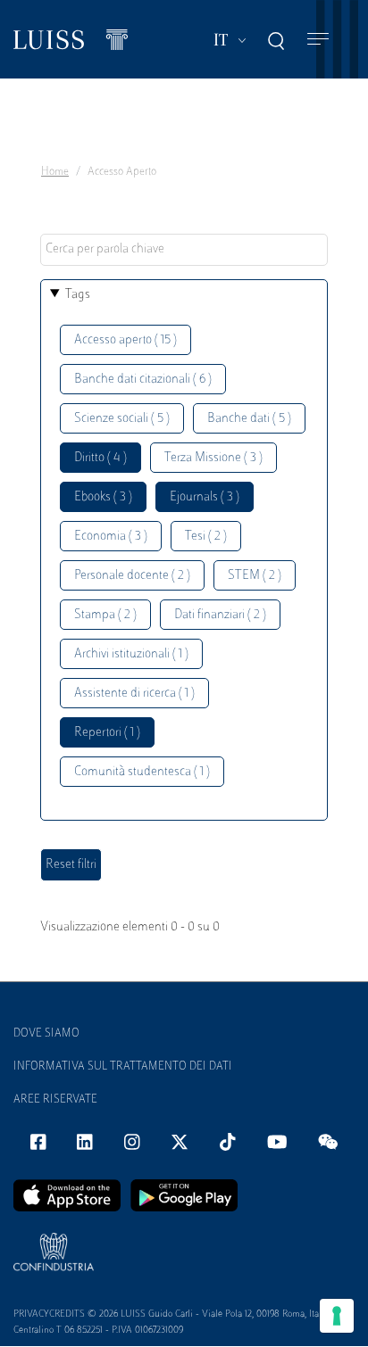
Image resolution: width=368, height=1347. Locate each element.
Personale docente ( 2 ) (132, 576)
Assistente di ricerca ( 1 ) (134, 693)
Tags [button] (77, 295)
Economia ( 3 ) (110, 536)
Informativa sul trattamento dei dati (122, 1067)
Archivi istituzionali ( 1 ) (131, 654)
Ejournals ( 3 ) (204, 497)
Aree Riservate (55, 1100)
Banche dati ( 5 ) (249, 419)
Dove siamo (46, 1034)
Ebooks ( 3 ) (103, 497)
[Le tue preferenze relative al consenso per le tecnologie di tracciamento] (337, 1316)
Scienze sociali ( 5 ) (122, 419)
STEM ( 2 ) (254, 576)
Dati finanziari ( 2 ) (220, 615)
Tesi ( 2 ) (206, 536)
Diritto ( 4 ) (100, 458)
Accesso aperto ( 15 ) (125, 340)
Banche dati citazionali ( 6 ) (143, 379)
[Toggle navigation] (318, 39)
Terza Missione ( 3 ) (213, 458)
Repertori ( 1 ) (107, 733)
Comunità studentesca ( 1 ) (142, 772)
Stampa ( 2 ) (105, 615)
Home (55, 172)
